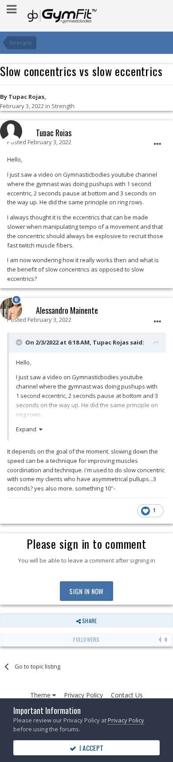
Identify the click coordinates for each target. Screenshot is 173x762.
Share (89, 620)
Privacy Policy (83, 695)
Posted (39, 142)
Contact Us (127, 695)
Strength (63, 106)
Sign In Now (86, 591)
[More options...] (157, 144)
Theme (41, 695)
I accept (89, 748)
